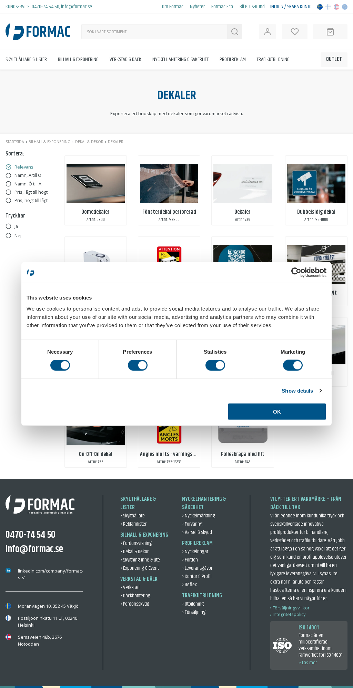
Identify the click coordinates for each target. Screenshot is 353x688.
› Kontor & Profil (197, 576)
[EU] (344, 7)
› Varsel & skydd (197, 532)
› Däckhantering (135, 595)
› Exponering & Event (139, 568)
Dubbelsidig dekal (316, 212)
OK (277, 411)
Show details (297, 391)
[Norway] (336, 7)
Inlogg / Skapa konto (291, 7)
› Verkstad (130, 587)
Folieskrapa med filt (242, 454)
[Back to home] (38, 31)
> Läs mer (308, 663)
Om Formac (172, 7)
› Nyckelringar (195, 551)
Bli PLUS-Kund (252, 7)
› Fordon (190, 560)
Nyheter (197, 7)
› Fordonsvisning (136, 543)
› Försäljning (193, 612)
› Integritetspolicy (287, 614)
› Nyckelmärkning (198, 516)
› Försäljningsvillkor (290, 608)
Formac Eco (222, 7)
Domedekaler (95, 212)
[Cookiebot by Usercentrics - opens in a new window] (296, 272)
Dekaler (242, 212)
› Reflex (189, 584)
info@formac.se (76, 6)
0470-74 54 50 (45, 6)
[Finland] (328, 7)
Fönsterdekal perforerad (169, 212)
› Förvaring (192, 524)
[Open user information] (267, 31)
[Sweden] (320, 7)
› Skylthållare (132, 516)
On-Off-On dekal (95, 454)
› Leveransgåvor (197, 568)
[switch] (138, 365)
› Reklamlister (133, 524)
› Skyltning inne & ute (140, 560)
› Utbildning (193, 604)
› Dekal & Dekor (134, 551)
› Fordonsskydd (134, 604)
